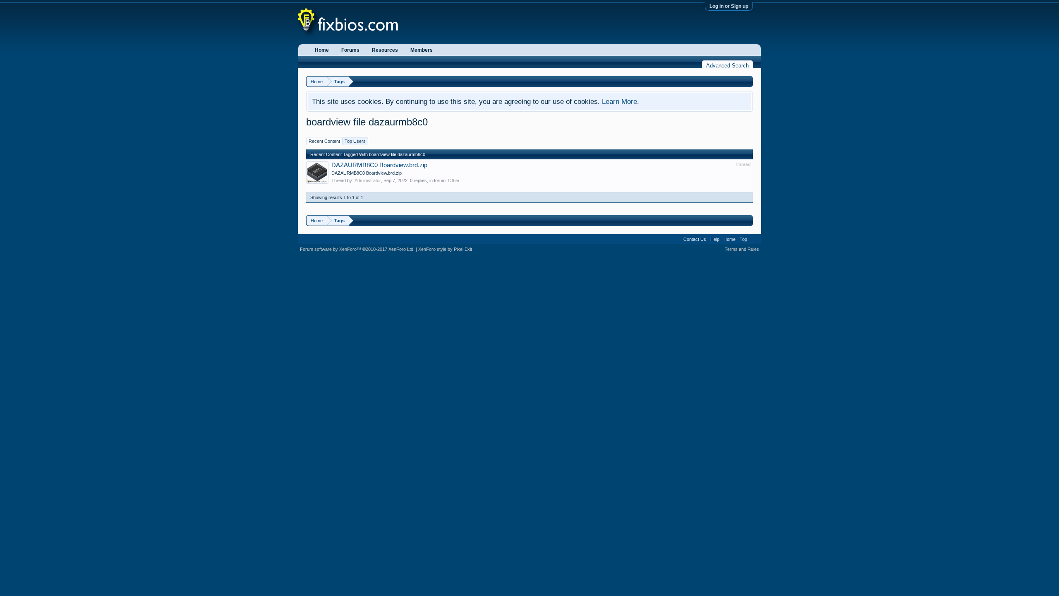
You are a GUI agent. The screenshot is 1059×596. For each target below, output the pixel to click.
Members (421, 50)
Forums (350, 50)
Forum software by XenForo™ (357, 249)
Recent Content (324, 141)
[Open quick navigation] (747, 81)
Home (322, 50)
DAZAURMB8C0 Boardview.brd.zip (379, 165)
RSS (754, 239)
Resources (385, 50)
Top (743, 239)
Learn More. (620, 101)
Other (454, 180)
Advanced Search (727, 65)
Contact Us (694, 239)
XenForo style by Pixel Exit (445, 249)
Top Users (355, 141)
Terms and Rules (742, 249)
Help (714, 239)
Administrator (368, 180)
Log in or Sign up (728, 6)
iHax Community (529, 236)
